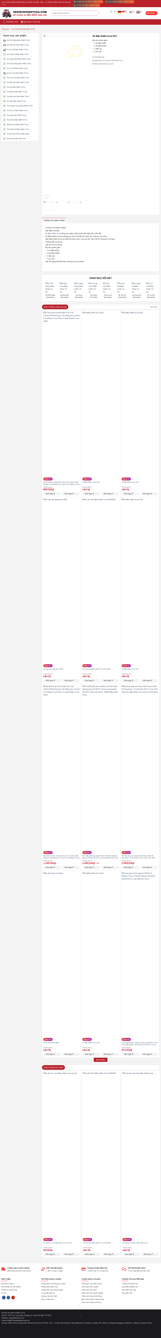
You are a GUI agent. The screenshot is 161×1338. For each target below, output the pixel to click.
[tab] (54, 220)
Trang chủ (12, 22)
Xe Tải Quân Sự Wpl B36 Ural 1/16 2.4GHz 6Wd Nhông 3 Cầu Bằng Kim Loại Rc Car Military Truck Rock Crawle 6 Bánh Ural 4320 (61, 484)
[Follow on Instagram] (8, 1297)
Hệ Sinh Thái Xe (32, 22)
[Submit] (96, 13)
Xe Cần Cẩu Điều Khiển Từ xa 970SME (96, 669)
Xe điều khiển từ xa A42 (130, 669)
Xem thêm (154, 307)
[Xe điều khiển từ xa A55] (100, 393)
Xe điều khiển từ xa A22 (130, 482)
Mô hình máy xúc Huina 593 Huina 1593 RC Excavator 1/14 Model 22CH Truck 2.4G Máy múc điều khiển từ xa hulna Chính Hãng (138, 858)
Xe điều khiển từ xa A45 (91, 1043)
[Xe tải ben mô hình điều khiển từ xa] (140, 1154)
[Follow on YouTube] (13, 1297)
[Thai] (138, 12)
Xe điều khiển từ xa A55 (91, 482)
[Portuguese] (134, 12)
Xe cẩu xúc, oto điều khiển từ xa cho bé (57, 1243)
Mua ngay (50, 494)
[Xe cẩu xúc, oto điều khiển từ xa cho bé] (61, 1154)
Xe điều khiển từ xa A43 (105, 64)
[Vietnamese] (142, 12)
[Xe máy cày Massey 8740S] (61, 580)
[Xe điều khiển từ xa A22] (140, 393)
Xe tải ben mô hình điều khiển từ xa (135, 1243)
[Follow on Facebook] (4, 1297)
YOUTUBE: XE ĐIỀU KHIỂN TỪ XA (120, 2)
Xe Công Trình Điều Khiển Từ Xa (23, 29)
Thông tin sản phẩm (54, 220)
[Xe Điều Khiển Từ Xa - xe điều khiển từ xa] (25, 13)
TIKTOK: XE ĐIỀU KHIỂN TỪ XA (87, 5)
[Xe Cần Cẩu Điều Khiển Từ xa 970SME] (100, 580)
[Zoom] (46, 197)
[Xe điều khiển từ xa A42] (140, 580)
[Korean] (131, 12)
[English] (116, 12)
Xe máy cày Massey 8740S (53, 669)
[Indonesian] (123, 12)
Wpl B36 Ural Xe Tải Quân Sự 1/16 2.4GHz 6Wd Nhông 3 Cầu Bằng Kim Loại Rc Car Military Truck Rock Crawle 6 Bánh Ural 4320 (61, 858)
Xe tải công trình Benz (51, 1043)
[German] (119, 12)
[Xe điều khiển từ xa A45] (100, 954)
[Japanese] (127, 12)
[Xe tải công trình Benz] (61, 954)
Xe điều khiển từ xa (53, 233)
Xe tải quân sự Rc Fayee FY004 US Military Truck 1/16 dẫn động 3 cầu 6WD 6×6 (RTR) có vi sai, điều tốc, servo (139, 1045)
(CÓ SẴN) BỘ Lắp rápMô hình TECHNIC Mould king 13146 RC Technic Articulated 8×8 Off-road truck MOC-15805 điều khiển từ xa (100, 858)
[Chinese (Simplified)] (112, 13)
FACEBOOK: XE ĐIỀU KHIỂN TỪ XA (89, 2)
